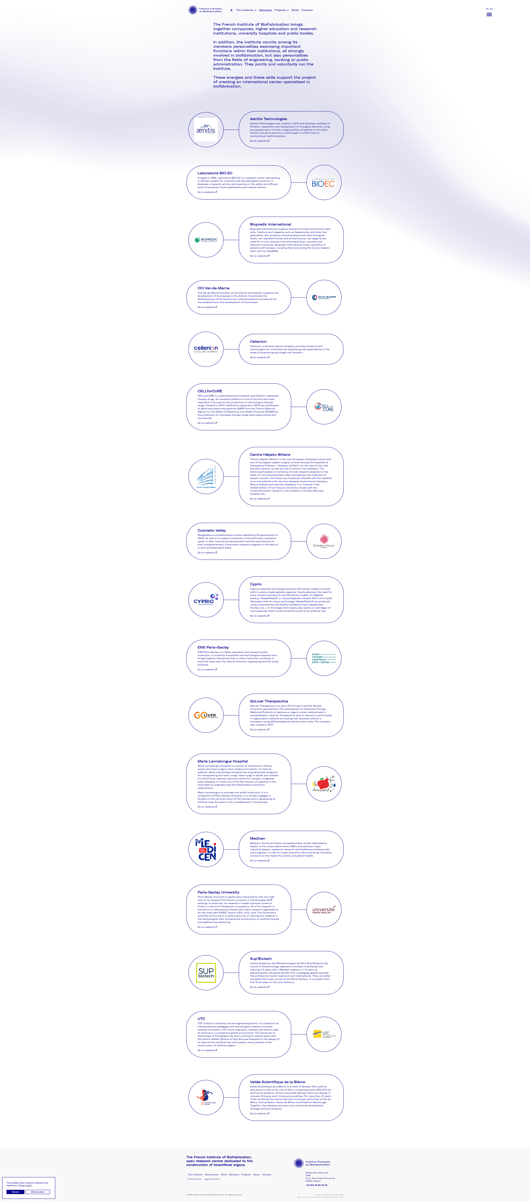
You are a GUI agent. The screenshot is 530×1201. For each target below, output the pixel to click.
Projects (281, 10)
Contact (307, 10)
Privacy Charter (195, 1179)
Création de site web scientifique (329, 1195)
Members (265, 10)
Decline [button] (15, 1192)
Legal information (212, 1179)
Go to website (258, 140)
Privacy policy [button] (25, 1185)
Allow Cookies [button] (37, 1192)
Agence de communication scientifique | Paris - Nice (320, 1197)
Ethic (224, 1174)
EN (491, 9)
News (295, 10)
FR (487, 9)
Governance (211, 1174)
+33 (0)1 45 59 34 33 (316, 1185)
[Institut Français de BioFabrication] (205, 10)
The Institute (245, 10)
